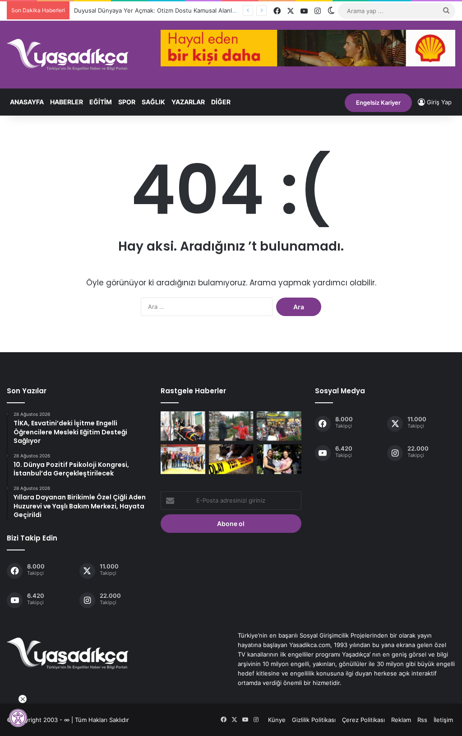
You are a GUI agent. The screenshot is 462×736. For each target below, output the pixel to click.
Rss (422, 719)
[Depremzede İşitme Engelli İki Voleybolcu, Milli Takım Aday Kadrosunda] (183, 459)
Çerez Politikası (363, 719)
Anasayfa (27, 102)
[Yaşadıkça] (68, 54)
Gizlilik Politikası (314, 719)
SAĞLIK (153, 102)
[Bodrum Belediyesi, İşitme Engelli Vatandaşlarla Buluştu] (279, 459)
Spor (126, 102)
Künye (277, 719)
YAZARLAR (188, 102)
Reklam (401, 719)
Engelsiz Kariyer (378, 102)
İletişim (443, 719)
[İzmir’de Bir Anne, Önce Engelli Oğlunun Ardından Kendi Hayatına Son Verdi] (231, 459)
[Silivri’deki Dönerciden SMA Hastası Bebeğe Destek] (279, 426)
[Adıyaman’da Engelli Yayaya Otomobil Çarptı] (183, 426)
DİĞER (221, 102)
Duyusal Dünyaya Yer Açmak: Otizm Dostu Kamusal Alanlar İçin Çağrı (169, 10)
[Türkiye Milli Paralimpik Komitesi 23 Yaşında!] (231, 426)
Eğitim (100, 102)
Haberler (66, 102)
